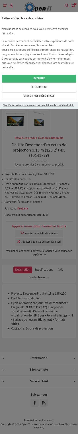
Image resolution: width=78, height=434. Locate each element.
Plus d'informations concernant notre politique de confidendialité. (38, 105)
